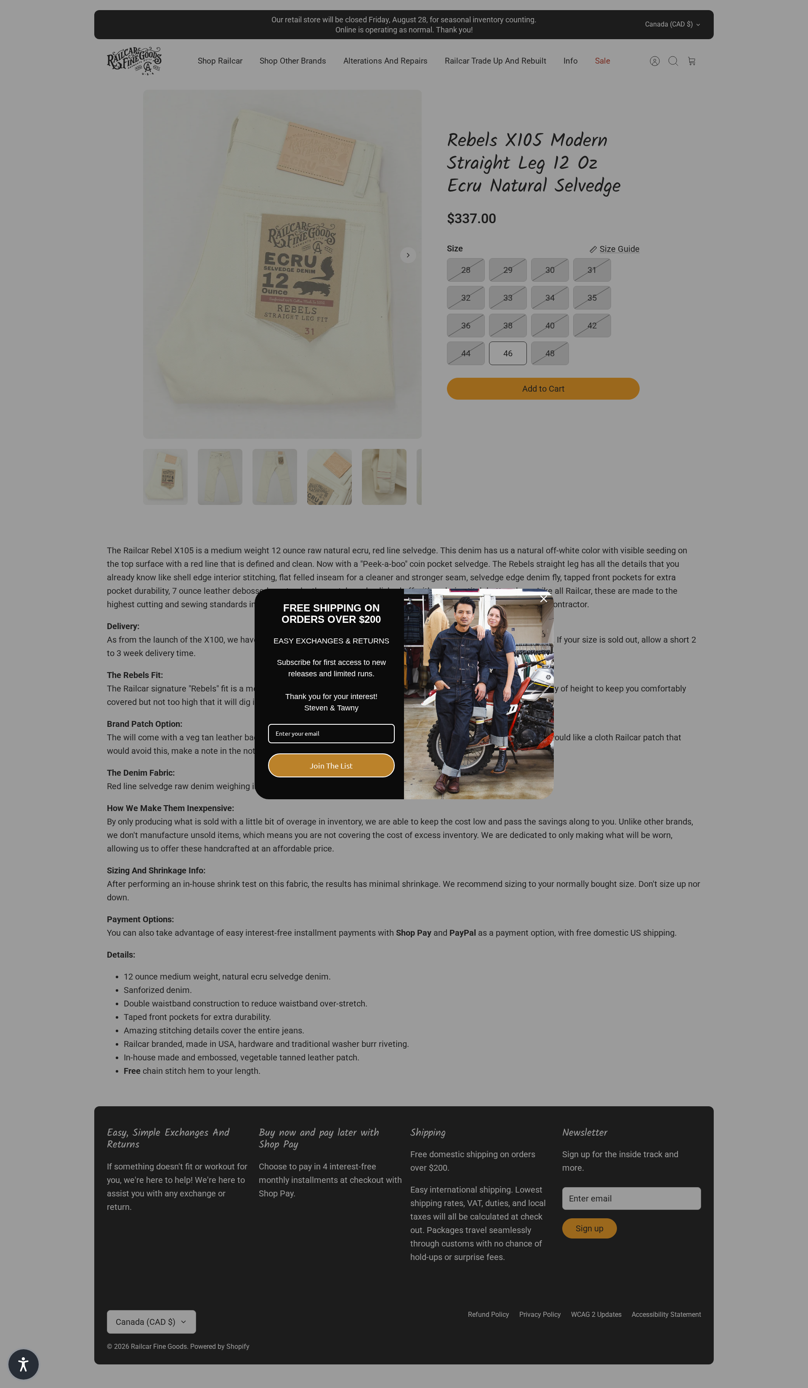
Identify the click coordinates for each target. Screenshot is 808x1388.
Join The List (331, 765)
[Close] (544, 599)
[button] (23, 1364)
